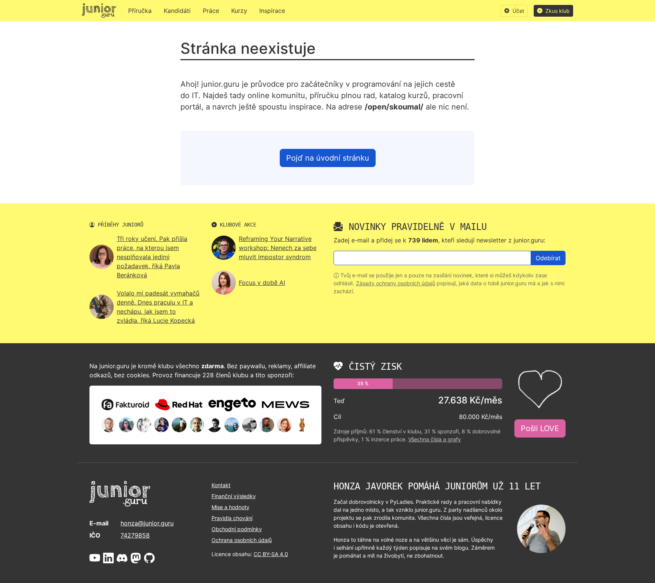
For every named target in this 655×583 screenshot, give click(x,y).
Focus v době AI (262, 282)
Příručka (140, 10)
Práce (211, 10)
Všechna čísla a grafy (434, 439)
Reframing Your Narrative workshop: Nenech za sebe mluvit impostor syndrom (278, 248)
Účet (517, 11)
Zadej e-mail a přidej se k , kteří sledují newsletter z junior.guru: (439, 240)
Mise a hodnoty (230, 507)
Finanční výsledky (234, 496)
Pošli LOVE (540, 428)
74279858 (135, 535)
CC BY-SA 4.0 (271, 554)
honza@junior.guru (147, 523)
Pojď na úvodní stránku (327, 158)
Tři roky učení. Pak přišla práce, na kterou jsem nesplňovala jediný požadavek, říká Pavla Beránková (152, 257)
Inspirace (272, 10)
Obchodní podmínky (237, 529)
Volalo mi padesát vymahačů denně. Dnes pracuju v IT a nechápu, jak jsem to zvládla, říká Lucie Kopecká (158, 306)
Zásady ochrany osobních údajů (395, 283)
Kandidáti (177, 10)
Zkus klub (557, 11)
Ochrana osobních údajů (242, 540)
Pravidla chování (232, 518)
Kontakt (221, 485)
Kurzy (239, 10)
